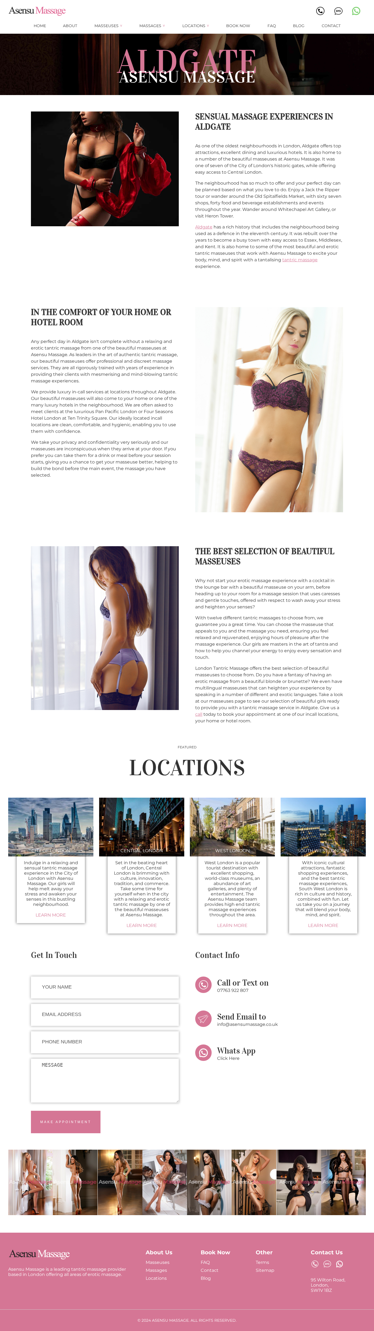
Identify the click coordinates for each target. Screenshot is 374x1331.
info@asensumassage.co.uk (247, 1024)
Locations (193, 25)
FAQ (271, 25)
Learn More (51, 915)
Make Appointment (65, 1122)
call (198, 714)
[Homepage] (37, 15)
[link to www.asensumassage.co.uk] (39, 1258)
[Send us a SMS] (338, 11)
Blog (298, 25)
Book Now (238, 25)
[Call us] (320, 13)
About (70, 25)
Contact (331, 25)
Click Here (228, 1058)
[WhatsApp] (356, 11)
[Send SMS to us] (327, 1264)
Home (40, 25)
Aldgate (203, 227)
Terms (262, 1262)
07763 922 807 (232, 990)
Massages (150, 25)
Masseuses (106, 25)
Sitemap (265, 1270)
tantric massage (300, 259)
